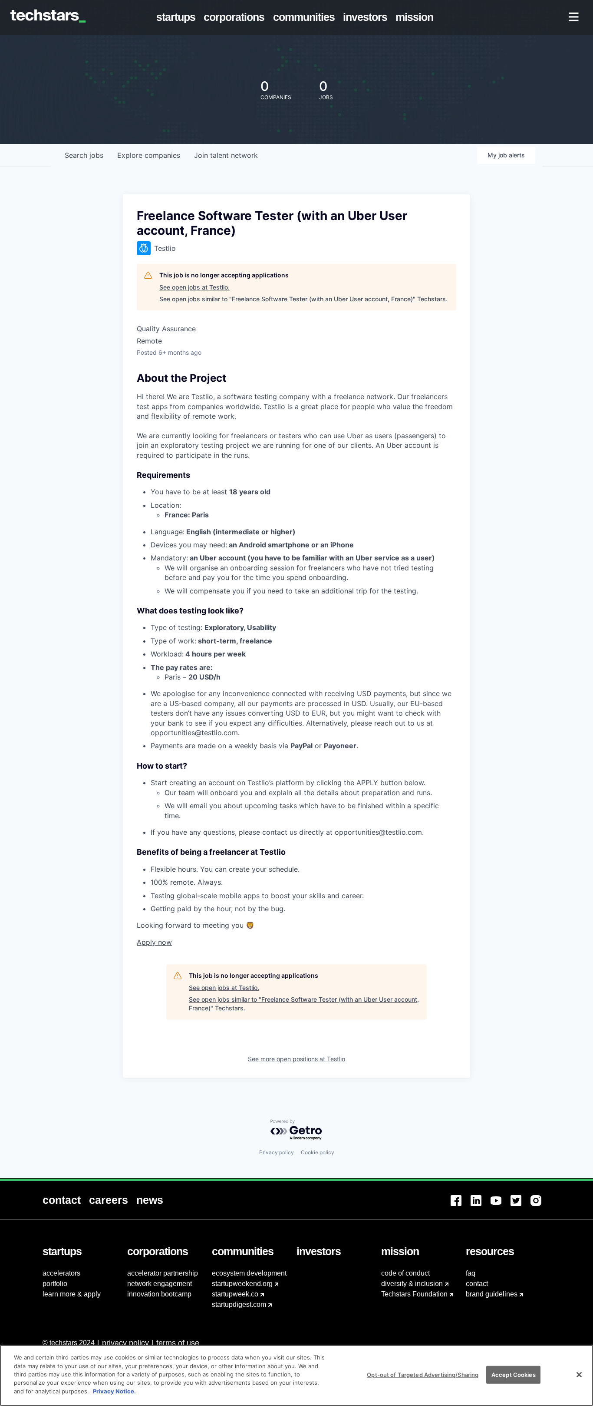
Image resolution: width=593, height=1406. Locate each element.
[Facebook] (461, 1205)
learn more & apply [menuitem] (72, 1294)
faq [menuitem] (470, 1273)
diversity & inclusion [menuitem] (412, 1283)
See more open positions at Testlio (296, 1059)
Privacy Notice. (114, 1391)
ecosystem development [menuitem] (249, 1273)
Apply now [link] (154, 942)
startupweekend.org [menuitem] (242, 1283)
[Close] (579, 1374)
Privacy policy (276, 1152)
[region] (296, 1375)
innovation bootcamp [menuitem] (159, 1294)
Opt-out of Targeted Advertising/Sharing (422, 1374)
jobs (84, 155)
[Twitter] (520, 1205)
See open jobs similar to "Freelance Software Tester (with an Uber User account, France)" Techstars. (303, 299)
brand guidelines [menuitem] (491, 1294)
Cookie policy (317, 1152)
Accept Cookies (513, 1374)
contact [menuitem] (477, 1283)
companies (148, 155)
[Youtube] (501, 1205)
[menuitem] (177, 17)
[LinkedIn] (481, 1205)
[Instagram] (540, 1205)
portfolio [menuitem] (55, 1283)
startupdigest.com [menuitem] (239, 1304)
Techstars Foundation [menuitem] (414, 1294)
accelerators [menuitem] (61, 1273)
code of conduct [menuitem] (405, 1273)
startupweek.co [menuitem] (235, 1294)
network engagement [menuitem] (159, 1283)
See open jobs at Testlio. (194, 287)
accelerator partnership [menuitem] (162, 1273)
